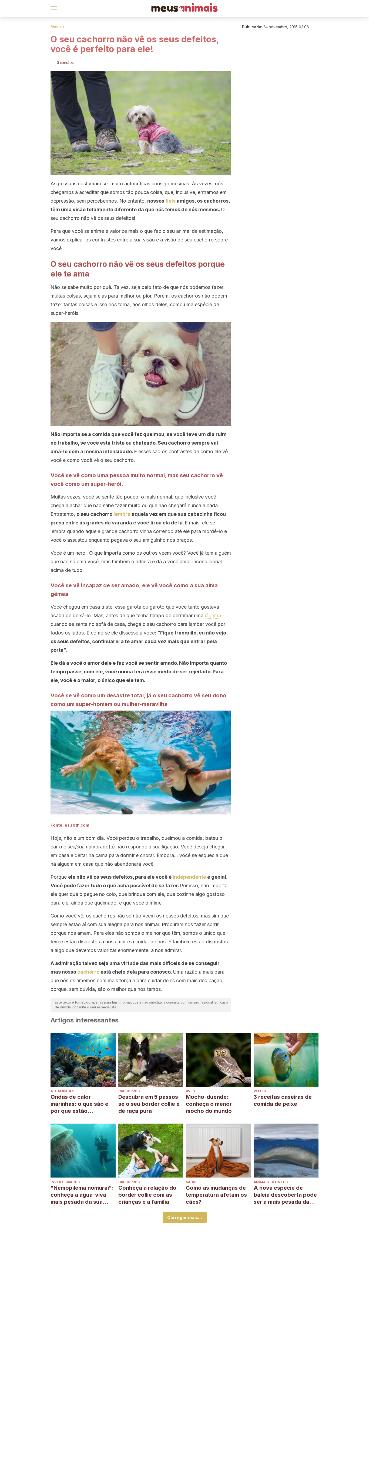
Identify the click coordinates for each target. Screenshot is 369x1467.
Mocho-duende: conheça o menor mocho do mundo (209, 1104)
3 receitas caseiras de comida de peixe (283, 1100)
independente (189, 877)
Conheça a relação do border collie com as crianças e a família (147, 1195)
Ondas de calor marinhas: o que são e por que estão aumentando (79, 1104)
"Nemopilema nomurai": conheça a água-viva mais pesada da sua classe (82, 1195)
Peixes (260, 1091)
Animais (58, 26)
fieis (170, 201)
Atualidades (62, 1091)
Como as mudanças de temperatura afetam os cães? (216, 1195)
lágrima (213, 615)
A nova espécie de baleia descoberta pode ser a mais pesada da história (285, 1195)
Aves (190, 1091)
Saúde (191, 1182)
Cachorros (129, 1091)
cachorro (88, 972)
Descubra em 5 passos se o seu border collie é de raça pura (149, 1104)
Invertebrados (65, 1182)
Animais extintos (271, 1182)
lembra (121, 514)
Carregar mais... (184, 1217)
